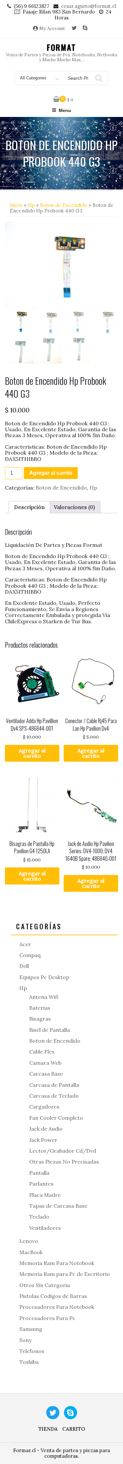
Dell (24, 966)
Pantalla (39, 1172)
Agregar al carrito (50, 473)
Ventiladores (45, 1228)
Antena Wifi (43, 997)
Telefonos (31, 1351)
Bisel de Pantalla (49, 1030)
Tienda (48, 1429)
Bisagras (40, 1018)
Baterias (39, 1007)
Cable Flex (41, 1051)
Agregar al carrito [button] (32, 753)
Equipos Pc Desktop (44, 977)
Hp (31, 205)
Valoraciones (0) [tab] (74, 507)
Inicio (16, 205)
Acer (25, 944)
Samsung (30, 1329)
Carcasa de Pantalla (54, 1085)
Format (61, 47)
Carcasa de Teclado (54, 1095)
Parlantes (41, 1183)
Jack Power (43, 1140)
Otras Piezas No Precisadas (64, 1161)
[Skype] (85, 28)
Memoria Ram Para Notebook (56, 1263)
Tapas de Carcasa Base (58, 1205)
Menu (65, 110)
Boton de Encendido (63, 205)
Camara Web (45, 1062)
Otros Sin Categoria (44, 1285)
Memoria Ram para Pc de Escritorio (64, 1274)
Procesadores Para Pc (47, 1318)
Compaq (30, 955)
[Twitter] (74, 28)
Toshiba (29, 1362)
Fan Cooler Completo (56, 1117)
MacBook (31, 1252)
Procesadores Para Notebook (56, 1307)
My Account (52, 28)
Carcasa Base (46, 1073)
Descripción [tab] (29, 507)
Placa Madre (45, 1195)
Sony (25, 1340)
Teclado (39, 1216)
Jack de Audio (46, 1128)
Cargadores (44, 1106)
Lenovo (28, 1241)
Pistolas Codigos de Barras (53, 1296)
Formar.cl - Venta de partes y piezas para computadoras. (61, 1453)
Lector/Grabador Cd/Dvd (62, 1150)
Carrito (73, 1429)
